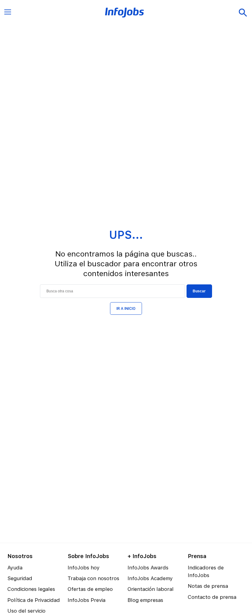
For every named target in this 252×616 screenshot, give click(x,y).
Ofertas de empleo (90, 589)
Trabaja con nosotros (93, 578)
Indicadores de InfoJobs (206, 571)
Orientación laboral (151, 589)
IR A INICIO (126, 308)
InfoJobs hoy (84, 568)
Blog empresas (145, 600)
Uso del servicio (26, 611)
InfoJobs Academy (150, 578)
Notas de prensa (208, 586)
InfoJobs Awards (148, 568)
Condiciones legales (31, 589)
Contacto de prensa (212, 597)
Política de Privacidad (33, 600)
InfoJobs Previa (86, 600)
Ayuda (14, 568)
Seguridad (19, 578)
